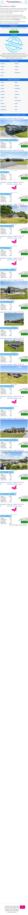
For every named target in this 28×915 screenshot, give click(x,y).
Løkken (2, 85)
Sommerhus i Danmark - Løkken (8, 118)
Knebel (16, 91)
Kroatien (3, 66)
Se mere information (12, 912)
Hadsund (3, 97)
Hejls (16, 109)
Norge (2, 69)
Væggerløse (3, 109)
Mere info (24, 146)
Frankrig (16, 63)
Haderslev (17, 94)
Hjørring (2, 91)
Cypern (16, 69)
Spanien (3, 72)
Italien (2, 75)
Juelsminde (3, 106)
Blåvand (2, 94)
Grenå (16, 97)
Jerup (16, 106)
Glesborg (17, 85)
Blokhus (2, 103)
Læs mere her (19, 58)
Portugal (17, 66)
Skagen (2, 88)
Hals (2, 100)
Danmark (3, 63)
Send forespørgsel (14, 32)
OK (22, 907)
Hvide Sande (18, 100)
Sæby (16, 82)
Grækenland (17, 72)
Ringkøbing (17, 88)
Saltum (16, 103)
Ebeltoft (2, 82)
